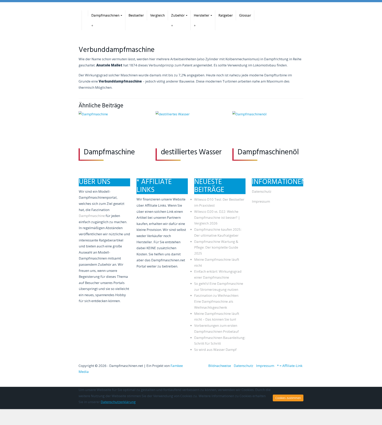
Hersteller (202, 15)
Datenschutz (261, 191)
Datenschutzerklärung (118, 402)
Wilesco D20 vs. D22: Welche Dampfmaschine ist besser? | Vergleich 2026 (217, 217)
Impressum (261, 201)
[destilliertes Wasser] (191, 129)
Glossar (245, 15)
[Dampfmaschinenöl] (267, 129)
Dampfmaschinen (105, 15)
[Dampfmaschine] (114, 129)
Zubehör (178, 15)
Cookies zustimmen (288, 398)
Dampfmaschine (109, 152)
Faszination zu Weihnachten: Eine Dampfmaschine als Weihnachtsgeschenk (216, 301)
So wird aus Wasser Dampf (215, 349)
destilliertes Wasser (191, 152)
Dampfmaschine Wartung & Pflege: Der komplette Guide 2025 (216, 247)
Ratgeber (225, 15)
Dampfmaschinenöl (268, 152)
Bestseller (136, 15)
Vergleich (157, 15)
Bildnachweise (219, 365)
